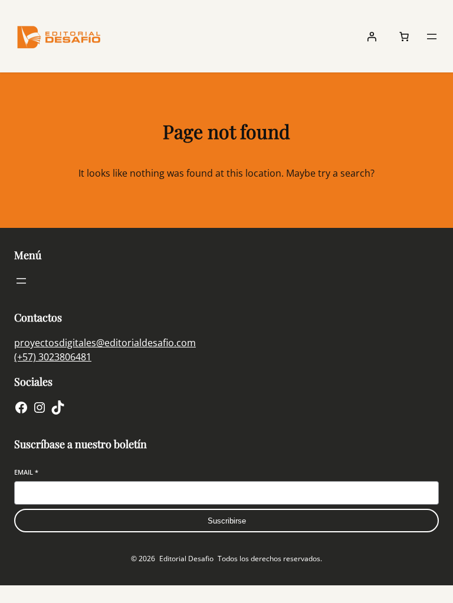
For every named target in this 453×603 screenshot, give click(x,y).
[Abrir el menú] (432, 36)
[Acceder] (371, 36)
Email (26, 472)
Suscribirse (227, 520)
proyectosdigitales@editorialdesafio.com (105, 342)
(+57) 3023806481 (52, 356)
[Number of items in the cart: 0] (404, 36)
